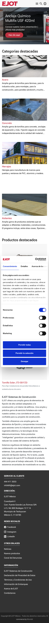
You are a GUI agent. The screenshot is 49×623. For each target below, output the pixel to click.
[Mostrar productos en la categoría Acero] (24, 66)
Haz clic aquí (14, 35)
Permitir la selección (24, 353)
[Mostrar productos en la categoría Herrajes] (24, 153)
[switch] (42, 318)
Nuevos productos (12, 553)
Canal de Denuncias (13, 558)
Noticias (7, 549)
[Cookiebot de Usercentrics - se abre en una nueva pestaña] (35, 259)
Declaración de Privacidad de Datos (19, 575)
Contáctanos (9, 593)
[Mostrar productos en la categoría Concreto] (24, 110)
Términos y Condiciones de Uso (18, 580)
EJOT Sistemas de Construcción (18, 571)
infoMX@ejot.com (12, 485)
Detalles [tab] (24, 266)
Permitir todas (24, 345)
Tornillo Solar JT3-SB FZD (14, 382)
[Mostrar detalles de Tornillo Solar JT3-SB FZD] (24, 368)
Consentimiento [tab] (10, 266)
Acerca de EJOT (11, 588)
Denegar (24, 361)
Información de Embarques (16, 584)
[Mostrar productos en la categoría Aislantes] (24, 205)
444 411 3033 (10, 481)
